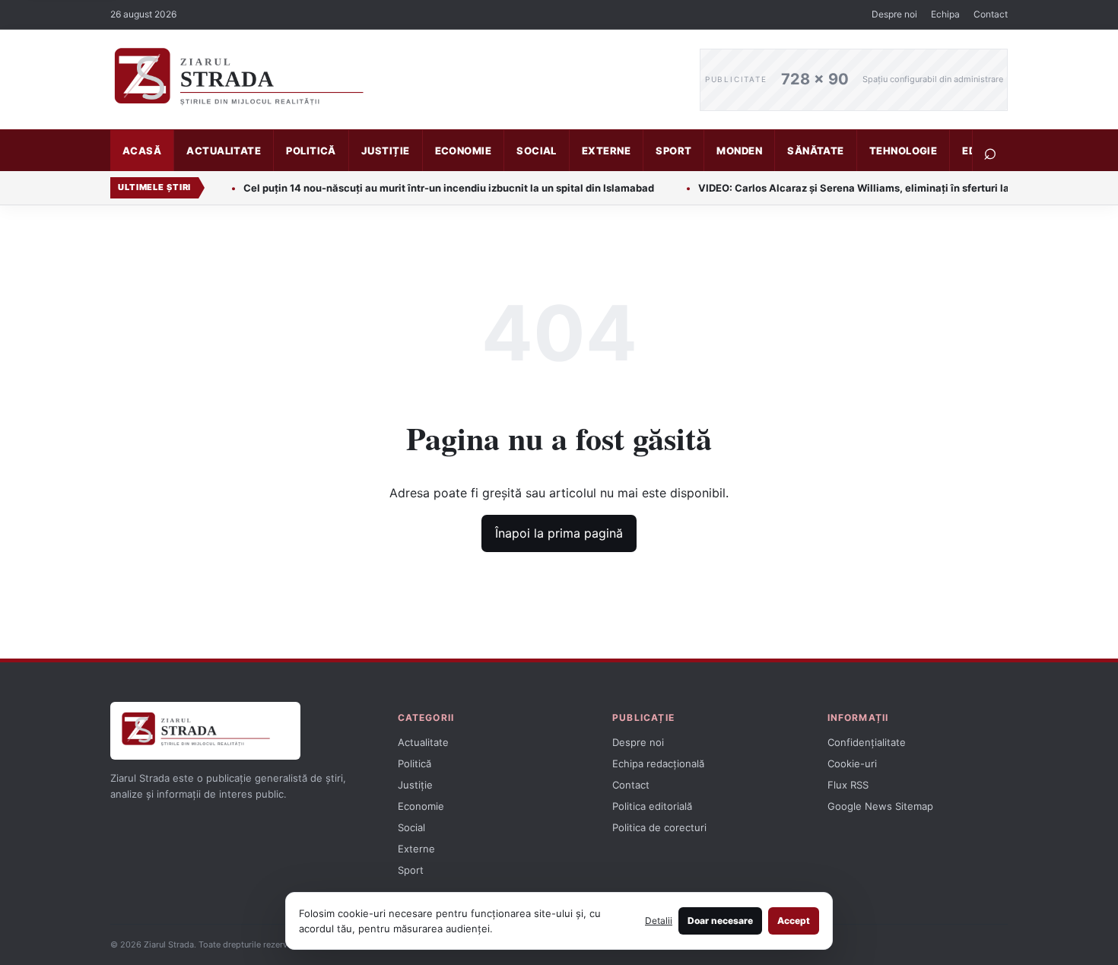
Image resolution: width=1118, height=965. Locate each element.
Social (536, 150)
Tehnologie (903, 150)
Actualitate (223, 150)
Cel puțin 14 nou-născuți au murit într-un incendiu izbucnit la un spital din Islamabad (426, 188)
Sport (673, 150)
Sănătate (815, 150)
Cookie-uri (852, 763)
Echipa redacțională (658, 763)
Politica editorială (652, 806)
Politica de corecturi (659, 827)
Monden (739, 150)
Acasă (141, 150)
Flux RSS (848, 785)
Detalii (658, 920)
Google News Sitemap (880, 806)
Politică (311, 150)
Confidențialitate (866, 742)
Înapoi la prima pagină (559, 533)
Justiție (385, 150)
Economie (463, 150)
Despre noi (894, 14)
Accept (793, 920)
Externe (606, 150)
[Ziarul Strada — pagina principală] (393, 79)
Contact (990, 14)
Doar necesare (720, 920)
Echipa (945, 14)
